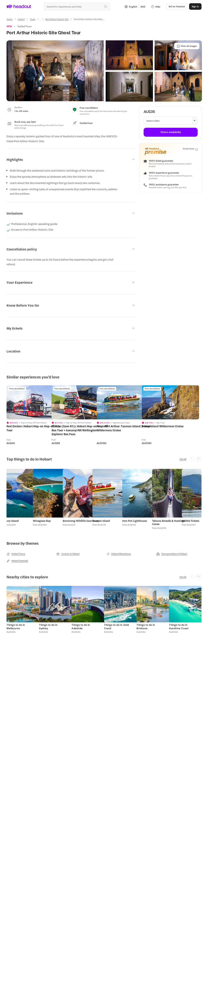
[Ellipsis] (40, 20)
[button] (55, 70)
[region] (35, 402)
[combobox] (77, 6)
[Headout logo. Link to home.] (18, 6)
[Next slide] (199, 459)
